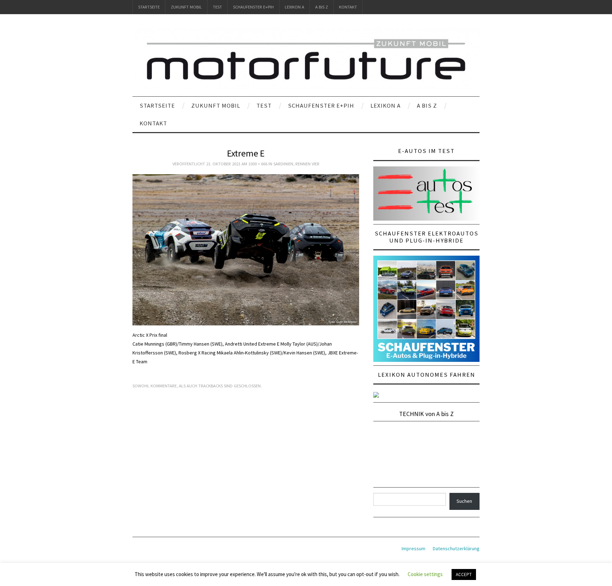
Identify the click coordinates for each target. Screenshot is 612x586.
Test (217, 7)
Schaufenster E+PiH (253, 7)
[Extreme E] (245, 249)
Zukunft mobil (186, 7)
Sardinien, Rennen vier (296, 163)
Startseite (149, 7)
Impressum (413, 548)
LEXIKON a (294, 7)
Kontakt (348, 7)
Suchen (464, 501)
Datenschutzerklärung (456, 548)
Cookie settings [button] (425, 574)
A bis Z (321, 7)
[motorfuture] (306, 58)
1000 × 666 (257, 163)
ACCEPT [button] (464, 574)
